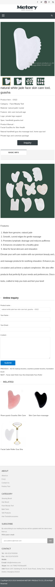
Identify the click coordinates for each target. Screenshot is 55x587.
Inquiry (27, 142)
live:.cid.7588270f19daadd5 (16, 566)
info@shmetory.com (14, 562)
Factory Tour (6, 486)
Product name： (6, 305)
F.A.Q (3, 479)
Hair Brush (5, 502)
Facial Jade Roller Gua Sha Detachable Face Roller (24, 375)
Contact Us (5, 483)
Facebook (37, 2)
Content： (4, 335)
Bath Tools (5, 509)
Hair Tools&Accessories (10, 516)
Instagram (45, 2)
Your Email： (5, 325)
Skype (52, 2)
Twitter (41, 2)
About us (5, 476)
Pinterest (49, 2)
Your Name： (5, 315)
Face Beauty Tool (17, 104)
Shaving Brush (7, 498)
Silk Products (6, 513)
